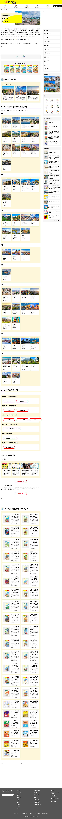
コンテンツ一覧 (18, 39)
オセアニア (49, 45)
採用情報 (52, 799)
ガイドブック (37, 7)
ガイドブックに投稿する (55, 798)
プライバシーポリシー (54, 792)
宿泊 (57, 102)
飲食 (46, 102)
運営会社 (52, 790)
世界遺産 (52, 107)
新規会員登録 (37, 801)
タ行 (11, 110)
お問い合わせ (53, 801)
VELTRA (35, 419)
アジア (48, 57)
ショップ (57, 112)
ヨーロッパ (49, 33)
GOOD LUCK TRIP (37, 804)
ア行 (2, 110)
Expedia (22, 401)
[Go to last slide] (2, 94)
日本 (48, 68)
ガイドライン (53, 795)
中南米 (48, 41)
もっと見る (57, 220)
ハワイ (48, 49)
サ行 (8, 110)
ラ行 (25, 110)
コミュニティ (48, 7)
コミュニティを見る (57, 6)
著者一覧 (35, 797)
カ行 (5, 110)
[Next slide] (39, 94)
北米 (48, 37)
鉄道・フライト (52, 113)
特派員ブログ (26, 7)
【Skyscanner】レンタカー (10, 438)
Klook (9, 419)
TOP (1, 9)
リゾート (48, 53)
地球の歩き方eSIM (9, 447)
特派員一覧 (20, 493)
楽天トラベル (22, 419)
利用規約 (52, 793)
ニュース (35, 795)
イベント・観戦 (46, 107)
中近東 (48, 61)
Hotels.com (22, 410)
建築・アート (52, 102)
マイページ (37, 802)
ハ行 (16, 110)
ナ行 (14, 110)
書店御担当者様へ (54, 796)
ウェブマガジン (16, 7)
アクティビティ (46, 112)
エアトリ (9, 401)
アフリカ (48, 64)
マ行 (19, 110)
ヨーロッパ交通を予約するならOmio (12, 429)
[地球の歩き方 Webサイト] (10, 2)
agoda (9, 410)
